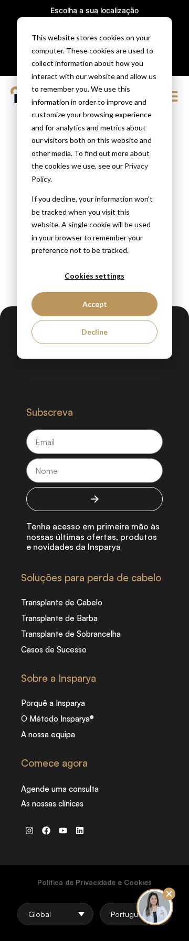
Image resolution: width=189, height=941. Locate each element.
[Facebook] (46, 830)
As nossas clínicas (52, 804)
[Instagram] (29, 830)
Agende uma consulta (60, 789)
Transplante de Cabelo (61, 602)
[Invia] (94, 499)
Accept (94, 304)
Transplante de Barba (59, 618)
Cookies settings (94, 275)
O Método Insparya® (57, 719)
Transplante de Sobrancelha (71, 634)
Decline (94, 331)
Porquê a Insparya (53, 703)
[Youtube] (63, 830)
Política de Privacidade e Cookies (94, 882)
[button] (169, 894)
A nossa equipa (48, 734)
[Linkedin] (79, 830)
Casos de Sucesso (54, 650)
